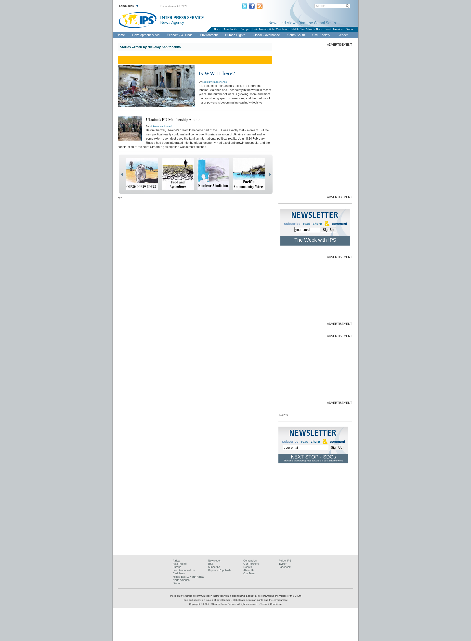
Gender (343, 35)
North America (334, 29)
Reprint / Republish (219, 570)
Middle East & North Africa (306, 29)
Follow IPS (285, 560)
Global (349, 29)
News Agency (172, 22)
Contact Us (250, 560)
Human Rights (235, 35)
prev (121, 174)
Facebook (285, 566)
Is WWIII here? (217, 73)
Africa (216, 29)
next (269, 174)
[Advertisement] (315, 120)
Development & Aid (145, 35)
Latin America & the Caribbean (270, 29)
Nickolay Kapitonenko (214, 81)
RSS (210, 563)
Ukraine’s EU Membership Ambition (174, 119)
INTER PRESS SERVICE (182, 17)
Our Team (249, 573)
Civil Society (321, 35)
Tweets (283, 415)
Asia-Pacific (230, 29)
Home (121, 35)
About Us (248, 570)
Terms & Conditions (271, 604)
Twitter (283, 563)
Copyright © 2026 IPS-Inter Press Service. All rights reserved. (224, 604)
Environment (209, 35)
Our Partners (251, 563)
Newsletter (214, 560)
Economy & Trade (180, 35)
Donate (247, 566)
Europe (245, 29)
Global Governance (266, 35)
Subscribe (214, 566)
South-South (296, 35)
